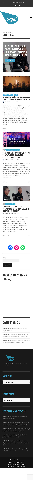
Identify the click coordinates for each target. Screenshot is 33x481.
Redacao (5, 328)
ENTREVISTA (10, 94)
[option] (16, 57)
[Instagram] (16, 5)
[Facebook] (13, 5)
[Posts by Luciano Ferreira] (3, 102)
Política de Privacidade (12, 364)
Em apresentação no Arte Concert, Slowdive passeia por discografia (16, 98)
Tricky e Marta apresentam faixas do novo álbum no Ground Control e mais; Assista (16, 155)
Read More (5, 128)
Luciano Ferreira (9, 102)
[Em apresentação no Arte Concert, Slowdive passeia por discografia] (14, 84)
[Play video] (11, 140)
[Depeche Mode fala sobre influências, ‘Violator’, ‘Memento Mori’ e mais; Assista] (16, 193)
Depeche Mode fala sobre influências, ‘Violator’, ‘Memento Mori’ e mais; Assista (16, 209)
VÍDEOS (15, 94)
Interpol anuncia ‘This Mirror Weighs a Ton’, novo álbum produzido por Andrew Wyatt (16, 443)
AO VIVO (5, 94)
